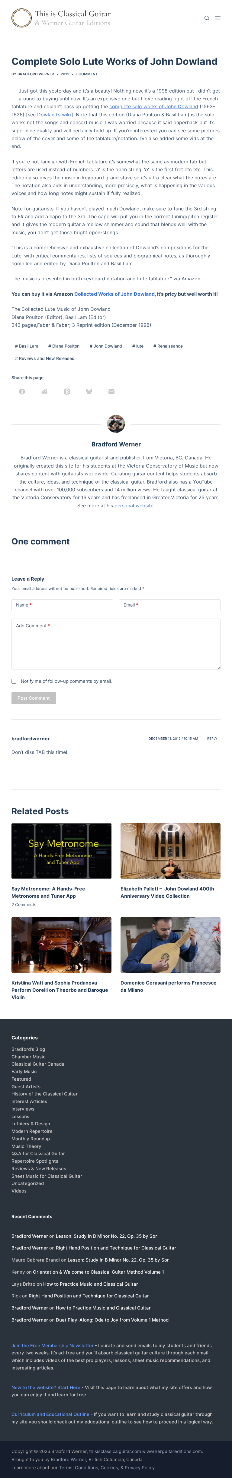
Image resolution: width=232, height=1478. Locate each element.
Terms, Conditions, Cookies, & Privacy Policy (106, 1467)
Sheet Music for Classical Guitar (46, 1176)
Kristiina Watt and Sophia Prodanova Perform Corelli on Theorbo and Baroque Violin (59, 990)
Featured (21, 1079)
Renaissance (168, 345)
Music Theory (26, 1146)
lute (137, 345)
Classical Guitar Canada (37, 1064)
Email (131, 605)
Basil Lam (26, 345)
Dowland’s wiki (54, 115)
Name (24, 605)
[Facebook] (22, 392)
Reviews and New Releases (44, 358)
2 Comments (23, 904)
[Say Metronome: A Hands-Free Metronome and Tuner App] (61, 851)
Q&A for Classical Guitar (38, 1153)
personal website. (134, 506)
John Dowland (106, 345)
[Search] (207, 18)
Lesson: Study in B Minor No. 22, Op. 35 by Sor (106, 1236)
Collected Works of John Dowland (114, 294)
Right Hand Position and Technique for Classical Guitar (116, 1248)
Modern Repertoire (32, 1131)
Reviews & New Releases (38, 1168)
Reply (212, 738)
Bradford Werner (29, 1236)
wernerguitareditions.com (174, 1451)
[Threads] (66, 392)
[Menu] (218, 18)
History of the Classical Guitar (44, 1094)
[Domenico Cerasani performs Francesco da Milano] (171, 945)
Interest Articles (29, 1101)
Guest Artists (25, 1086)
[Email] (111, 392)
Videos (19, 1191)
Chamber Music (28, 1057)
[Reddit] (44, 392)
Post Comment (34, 698)
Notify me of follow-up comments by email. (66, 681)
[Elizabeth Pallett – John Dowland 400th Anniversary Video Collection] (171, 851)
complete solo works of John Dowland (153, 106)
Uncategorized (27, 1183)
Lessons (20, 1116)
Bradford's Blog (28, 1049)
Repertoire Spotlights (34, 1161)
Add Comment (33, 626)
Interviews (22, 1109)
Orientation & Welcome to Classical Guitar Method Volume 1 (98, 1272)
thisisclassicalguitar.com (115, 1451)
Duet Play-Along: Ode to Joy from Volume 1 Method (112, 1320)
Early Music (24, 1071)
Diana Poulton (63, 345)
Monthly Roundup (30, 1139)
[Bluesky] (89, 392)
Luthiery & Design (30, 1124)
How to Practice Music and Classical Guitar (90, 1284)
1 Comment (87, 74)
